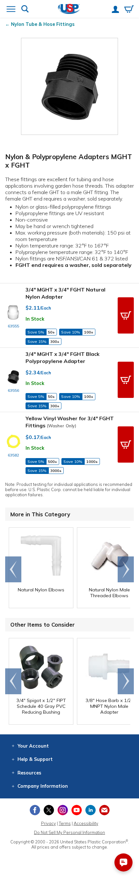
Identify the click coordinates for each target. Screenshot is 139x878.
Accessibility (86, 823)
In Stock (35, 319)
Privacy (48, 823)
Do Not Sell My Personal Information (69, 832)
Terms (65, 823)
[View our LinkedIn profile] (90, 810)
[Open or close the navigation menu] (11, 9)
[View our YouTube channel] (76, 810)
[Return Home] (69, 9)
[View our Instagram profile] (62, 810)
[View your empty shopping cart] (129, 9)
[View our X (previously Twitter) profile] (48, 810)
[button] (126, 315)
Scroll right (126, 569)
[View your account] (115, 10)
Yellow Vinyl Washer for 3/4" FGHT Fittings (70, 422)
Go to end (13, 569)
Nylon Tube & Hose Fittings (43, 24)
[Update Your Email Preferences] (104, 810)
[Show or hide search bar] (25, 9)
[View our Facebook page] (34, 810)
